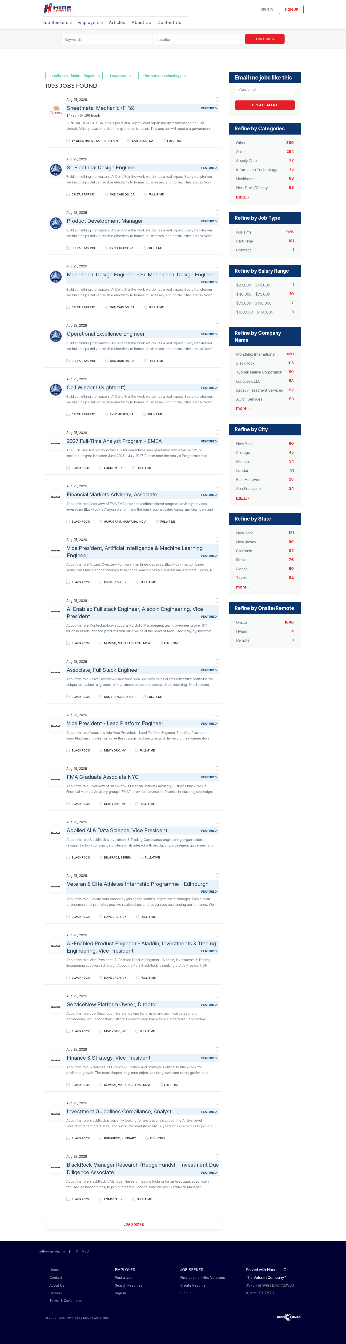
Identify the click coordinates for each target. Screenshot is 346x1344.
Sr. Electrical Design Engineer (102, 167)
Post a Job (124, 1278)
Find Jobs (265, 39)
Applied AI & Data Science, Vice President (117, 830)
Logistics (118, 76)
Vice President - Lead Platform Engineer (115, 723)
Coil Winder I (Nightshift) (96, 387)
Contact (55, 1278)
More (241, 196)
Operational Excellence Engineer (106, 334)
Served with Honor (96, 1318)
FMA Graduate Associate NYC (103, 777)
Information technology (161, 76)
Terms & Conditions (65, 1301)
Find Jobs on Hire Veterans (202, 1278)
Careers (55, 1293)
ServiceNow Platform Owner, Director (112, 1004)
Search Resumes (128, 1285)
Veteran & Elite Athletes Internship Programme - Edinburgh (138, 884)
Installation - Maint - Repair (71, 76)
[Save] (212, 100)
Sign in (267, 9)
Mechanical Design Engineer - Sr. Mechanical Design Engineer (141, 274)
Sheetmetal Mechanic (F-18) (101, 108)
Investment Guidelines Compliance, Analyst (119, 1111)
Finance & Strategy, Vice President (108, 1058)
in (64, 1251)
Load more (134, 1224)
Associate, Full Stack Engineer (103, 670)
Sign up (291, 10)
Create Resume (192, 1285)
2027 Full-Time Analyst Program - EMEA (114, 441)
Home (54, 1270)
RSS (85, 1251)
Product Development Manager (105, 221)
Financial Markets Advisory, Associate (112, 494)
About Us (56, 1285)
